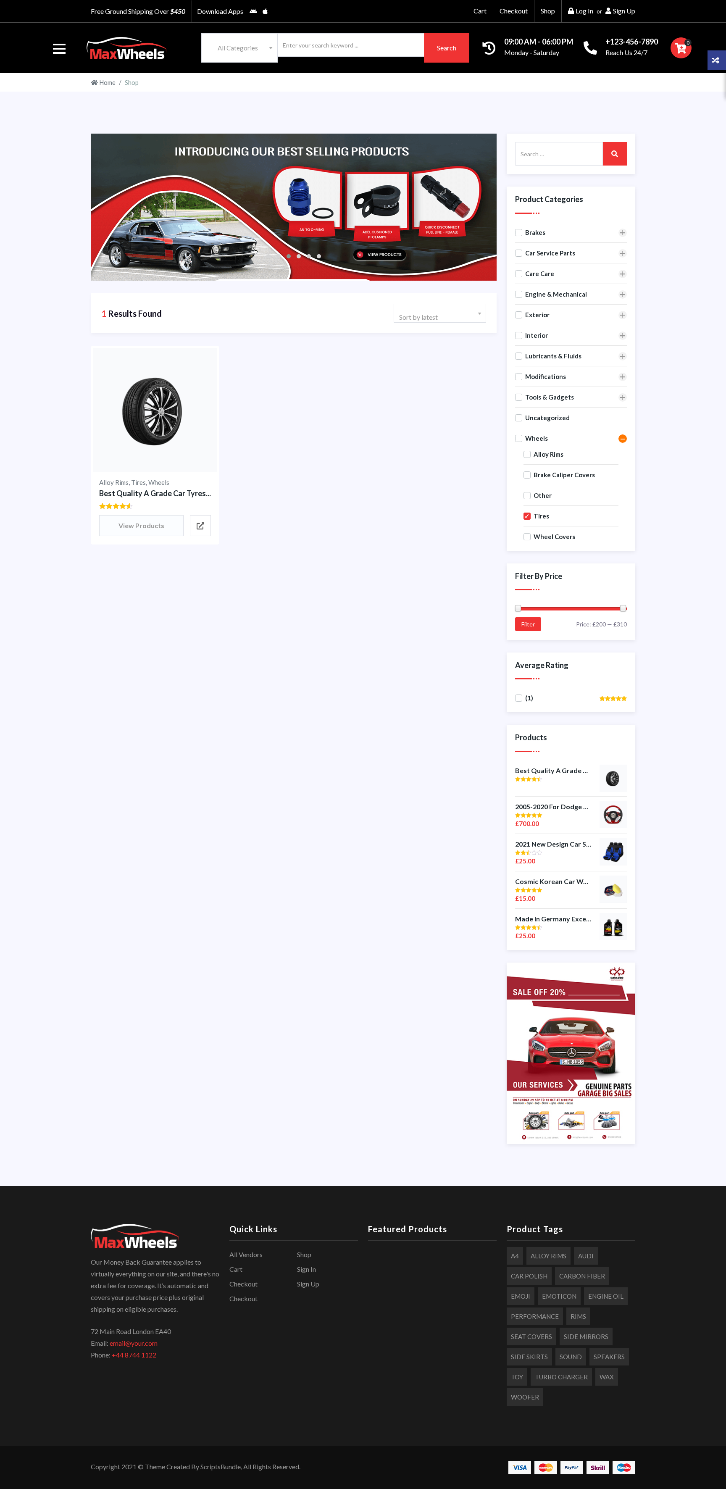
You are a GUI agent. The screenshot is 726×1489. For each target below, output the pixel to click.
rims (578, 1316)
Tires (138, 482)
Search (446, 48)
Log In (584, 11)
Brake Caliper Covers (564, 475)
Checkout (514, 11)
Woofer (525, 1397)
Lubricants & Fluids (553, 356)
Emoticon (559, 1296)
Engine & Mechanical (556, 294)
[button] (59, 49)
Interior (536, 335)
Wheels (158, 482)
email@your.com (134, 1343)
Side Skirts (529, 1356)
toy (517, 1377)
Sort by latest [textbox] (418, 317)
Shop (548, 11)
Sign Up (624, 11)
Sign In (306, 1269)
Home (107, 82)
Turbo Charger (561, 1377)
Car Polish (529, 1276)
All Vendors (246, 1254)
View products (141, 525)
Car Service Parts (550, 253)
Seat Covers (531, 1336)
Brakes (535, 232)
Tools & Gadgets (549, 397)
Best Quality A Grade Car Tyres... (155, 493)
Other (543, 495)
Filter (528, 624)
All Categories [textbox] (238, 48)
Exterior (537, 314)
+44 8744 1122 (134, 1355)
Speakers (609, 1356)
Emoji (520, 1296)
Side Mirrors (586, 1336)
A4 (515, 1256)
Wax (607, 1377)
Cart (480, 11)
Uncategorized (547, 417)
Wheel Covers (554, 536)
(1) (529, 698)
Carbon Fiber (582, 1276)
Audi (586, 1256)
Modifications (545, 376)
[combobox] (239, 48)
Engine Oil (605, 1296)
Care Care (539, 273)
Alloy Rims (114, 482)
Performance (535, 1316)
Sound (571, 1356)
